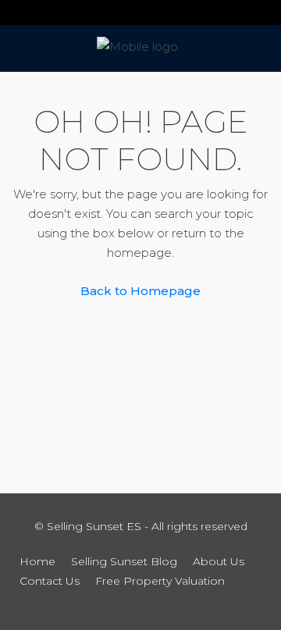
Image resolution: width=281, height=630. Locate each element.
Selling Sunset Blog (124, 561)
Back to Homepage (140, 290)
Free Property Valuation (160, 581)
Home (37, 561)
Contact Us (50, 581)
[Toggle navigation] (19, 12)
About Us (218, 561)
